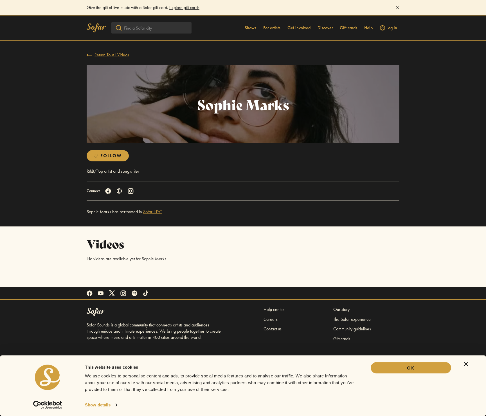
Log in (391, 28)
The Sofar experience (352, 319)
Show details (98, 404)
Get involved (298, 28)
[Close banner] (466, 364)
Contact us (273, 329)
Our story (341, 309)
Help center (274, 309)
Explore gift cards (184, 7)
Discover (325, 28)
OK (411, 368)
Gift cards (348, 28)
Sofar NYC (152, 212)
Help (368, 28)
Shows (250, 28)
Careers (271, 319)
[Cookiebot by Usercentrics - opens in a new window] (47, 405)
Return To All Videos (111, 55)
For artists (271, 28)
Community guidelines (352, 329)
